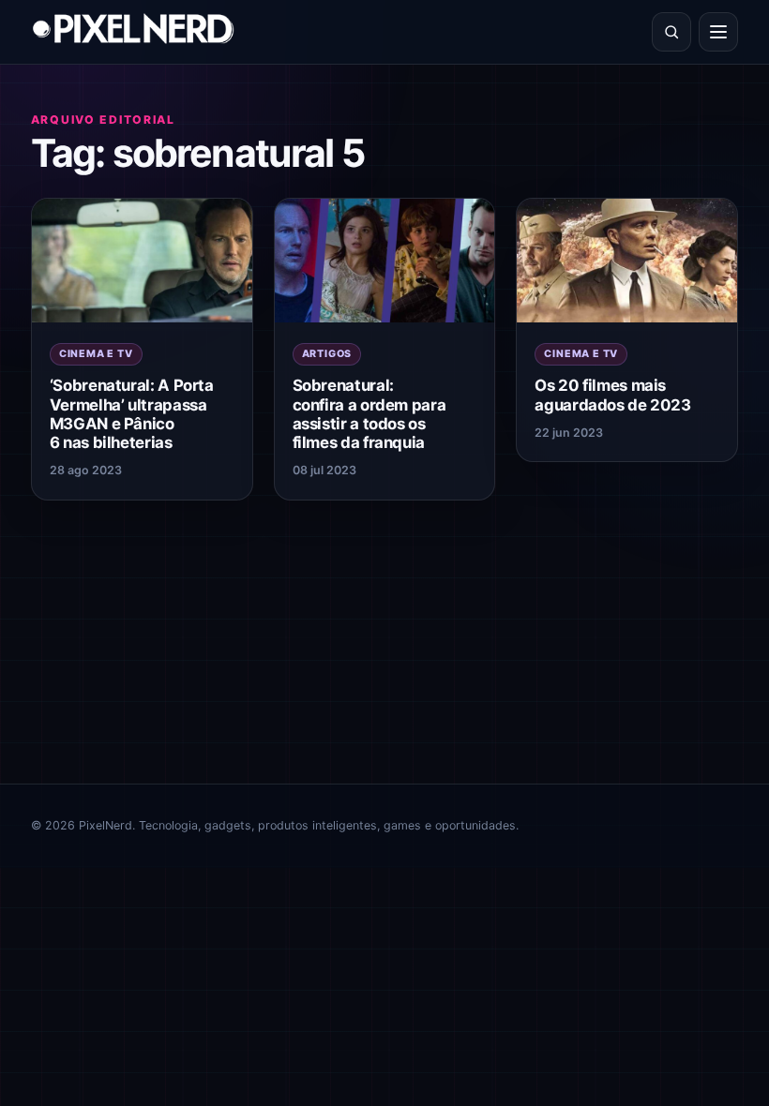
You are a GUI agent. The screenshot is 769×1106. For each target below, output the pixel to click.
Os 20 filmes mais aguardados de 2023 (612, 394)
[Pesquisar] (671, 32)
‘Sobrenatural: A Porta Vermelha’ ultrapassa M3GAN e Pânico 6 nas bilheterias (132, 413)
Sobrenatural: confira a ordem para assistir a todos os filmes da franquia (369, 413)
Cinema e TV (96, 354)
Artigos (327, 354)
